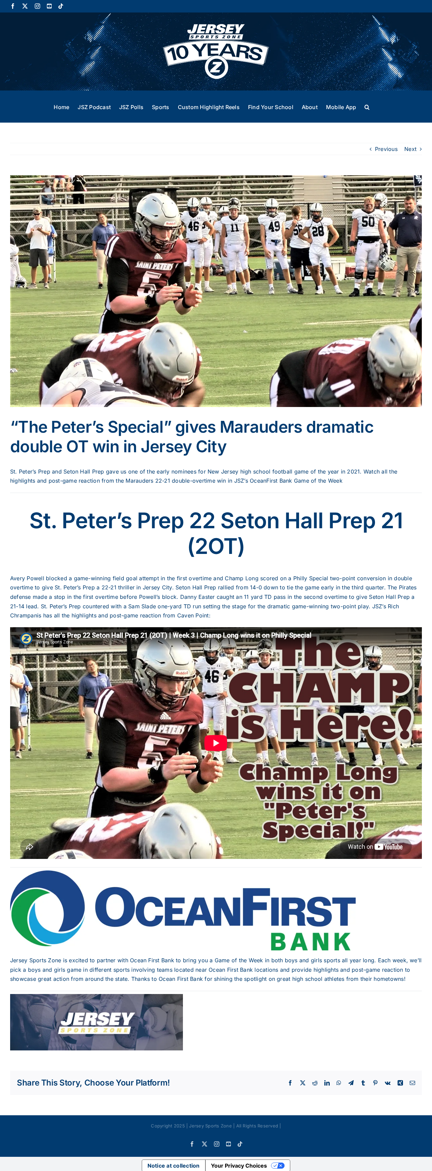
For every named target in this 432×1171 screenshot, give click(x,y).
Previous (386, 149)
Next (410, 149)
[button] (367, 106)
